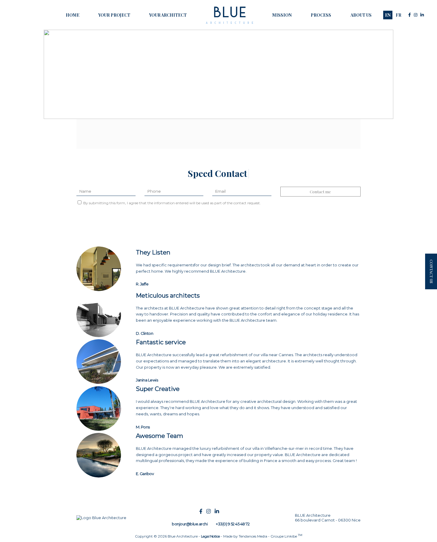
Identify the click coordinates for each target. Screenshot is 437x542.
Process (321, 15)
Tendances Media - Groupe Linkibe (270, 536)
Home (72, 15)
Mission (282, 15)
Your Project (114, 15)
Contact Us (431, 271)
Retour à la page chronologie (78, 36)
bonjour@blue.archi (190, 523)
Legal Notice (210, 536)
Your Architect (168, 15)
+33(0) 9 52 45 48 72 (232, 523)
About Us (361, 15)
